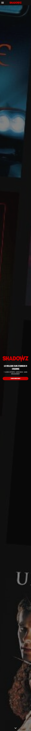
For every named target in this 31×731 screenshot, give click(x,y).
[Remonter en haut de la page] (27, 726)
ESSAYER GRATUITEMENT (15, 378)
